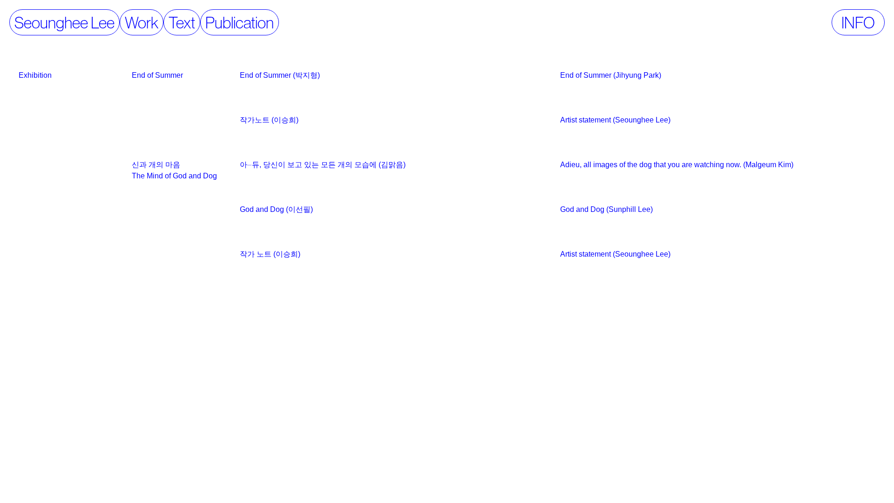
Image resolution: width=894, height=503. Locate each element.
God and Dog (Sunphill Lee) (606, 209)
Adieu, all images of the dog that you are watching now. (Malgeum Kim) (676, 165)
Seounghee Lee (64, 22)
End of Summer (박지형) (280, 75)
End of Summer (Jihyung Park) (610, 75)
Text (182, 22)
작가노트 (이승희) (269, 120)
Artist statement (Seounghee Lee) (615, 120)
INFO (858, 22)
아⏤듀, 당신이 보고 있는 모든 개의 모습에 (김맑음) (323, 165)
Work (141, 22)
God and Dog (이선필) (276, 209)
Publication (239, 22)
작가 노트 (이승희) (270, 254)
